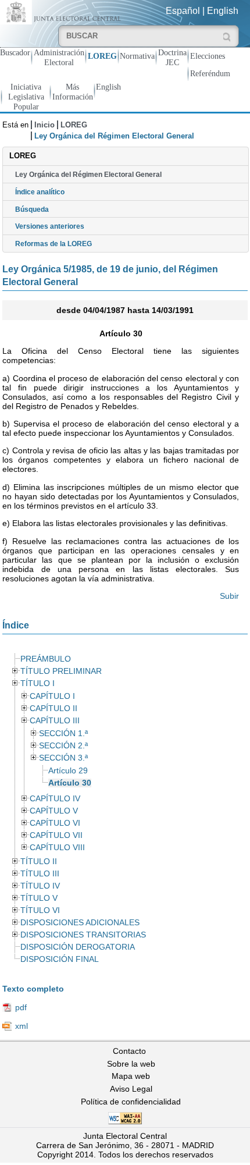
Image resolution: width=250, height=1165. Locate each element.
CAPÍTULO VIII (57, 847)
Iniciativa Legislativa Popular (26, 96)
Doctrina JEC (172, 57)
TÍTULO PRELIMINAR (61, 671)
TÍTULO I (37, 683)
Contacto (129, 1051)
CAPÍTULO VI (55, 823)
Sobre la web (131, 1063)
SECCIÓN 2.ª (63, 745)
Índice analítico (40, 192)
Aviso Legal (131, 1088)
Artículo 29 (68, 770)
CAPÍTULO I (52, 696)
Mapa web (131, 1076)
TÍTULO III (39, 873)
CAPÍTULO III (55, 720)
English (222, 11)
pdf (21, 1007)
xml (21, 1026)
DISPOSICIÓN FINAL (59, 959)
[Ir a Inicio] (62, 11)
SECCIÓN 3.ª (63, 758)
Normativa (137, 56)
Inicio (44, 124)
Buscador (15, 52)
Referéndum (210, 73)
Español (183, 11)
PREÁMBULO (45, 659)
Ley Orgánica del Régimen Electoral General (88, 175)
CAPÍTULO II (53, 708)
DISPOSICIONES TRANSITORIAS (83, 934)
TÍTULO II (38, 861)
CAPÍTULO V (54, 811)
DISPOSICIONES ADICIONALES (80, 922)
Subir (229, 596)
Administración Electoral (59, 57)
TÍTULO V (39, 898)
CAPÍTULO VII (56, 835)
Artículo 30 (69, 783)
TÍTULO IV (40, 886)
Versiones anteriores (49, 226)
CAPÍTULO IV (55, 798)
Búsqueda (32, 209)
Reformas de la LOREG (53, 244)
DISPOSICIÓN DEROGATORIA (77, 947)
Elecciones (207, 56)
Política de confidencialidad (131, 1101)
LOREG (102, 56)
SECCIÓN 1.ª (63, 733)
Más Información (72, 91)
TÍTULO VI (40, 910)
